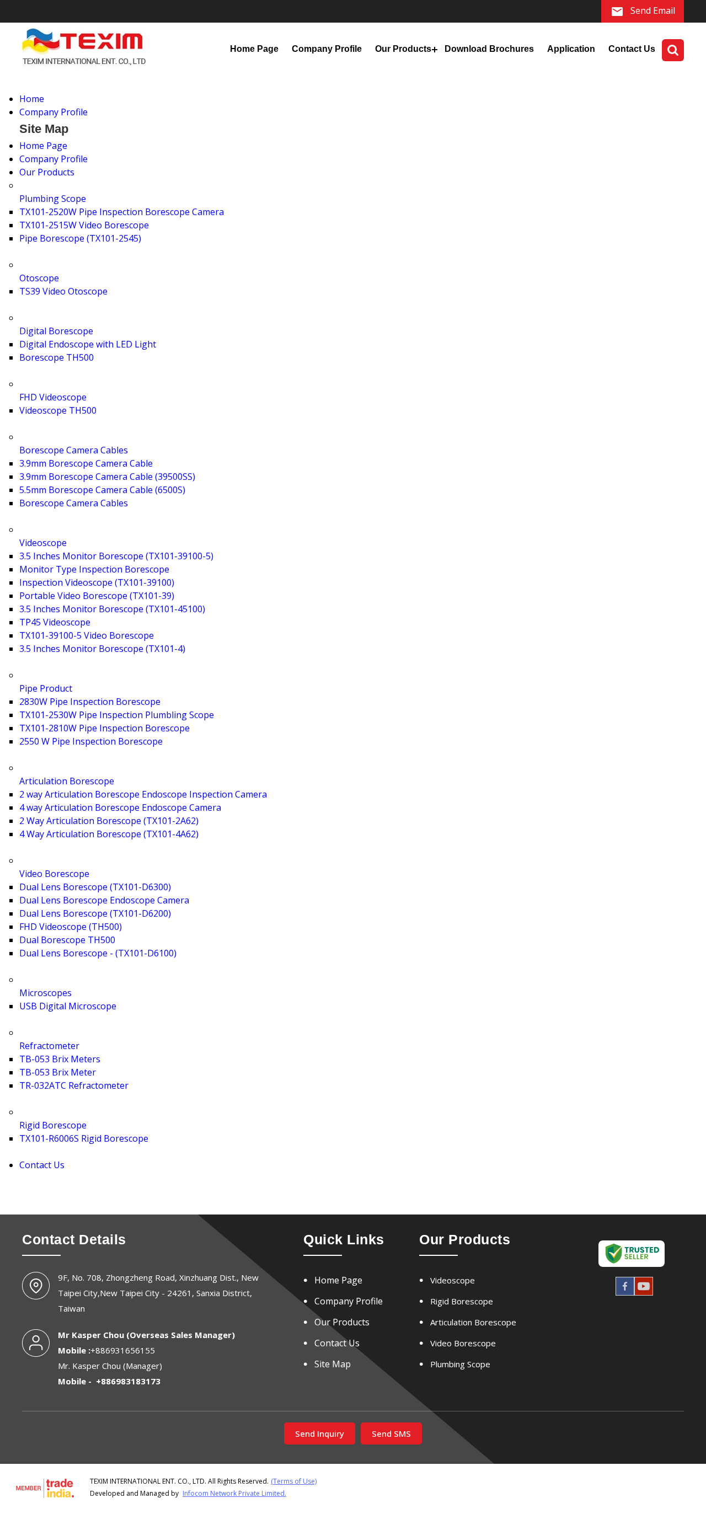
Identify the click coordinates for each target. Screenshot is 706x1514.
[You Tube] (643, 1294)
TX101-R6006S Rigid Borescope (83, 1138)
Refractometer (49, 1046)
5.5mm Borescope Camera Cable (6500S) (102, 490)
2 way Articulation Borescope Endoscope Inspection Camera (143, 794)
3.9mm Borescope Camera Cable (86, 463)
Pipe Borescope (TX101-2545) (80, 238)
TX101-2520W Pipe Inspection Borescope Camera (121, 212)
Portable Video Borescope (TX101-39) (96, 596)
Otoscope (39, 278)
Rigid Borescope (53, 1125)
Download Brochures (489, 49)
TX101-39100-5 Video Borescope (86, 635)
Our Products (403, 49)
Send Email (651, 10)
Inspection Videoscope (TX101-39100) (96, 582)
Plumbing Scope (52, 198)
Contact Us (631, 49)
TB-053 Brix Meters (59, 1059)
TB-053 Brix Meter (57, 1072)
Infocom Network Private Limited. (234, 1493)
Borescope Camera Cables (73, 450)
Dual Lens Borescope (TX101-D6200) (95, 913)
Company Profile (327, 49)
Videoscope (43, 543)
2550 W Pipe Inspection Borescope (91, 741)
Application (571, 49)
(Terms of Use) (294, 1481)
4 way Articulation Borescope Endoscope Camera (120, 807)
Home (31, 99)
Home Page (254, 49)
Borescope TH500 (56, 357)
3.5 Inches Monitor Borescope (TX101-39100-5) (116, 556)
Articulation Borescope (66, 781)
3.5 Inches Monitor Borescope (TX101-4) (102, 649)
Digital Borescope (56, 331)
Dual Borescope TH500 (67, 940)
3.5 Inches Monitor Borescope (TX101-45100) (112, 609)
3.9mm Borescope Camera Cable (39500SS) (107, 476)
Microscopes (45, 993)
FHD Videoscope (53, 397)
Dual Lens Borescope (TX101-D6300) (95, 887)
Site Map (332, 1364)
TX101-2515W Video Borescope (84, 225)
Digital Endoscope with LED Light (87, 344)
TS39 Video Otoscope (63, 291)
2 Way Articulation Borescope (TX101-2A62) (109, 821)
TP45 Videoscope (54, 622)
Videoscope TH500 (58, 410)
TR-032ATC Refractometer (74, 1085)
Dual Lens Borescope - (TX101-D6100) (97, 953)
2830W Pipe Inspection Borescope (90, 702)
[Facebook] (625, 1294)
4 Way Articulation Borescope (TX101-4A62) (109, 834)
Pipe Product (45, 688)
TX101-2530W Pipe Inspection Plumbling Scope (116, 715)
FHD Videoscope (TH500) (70, 927)
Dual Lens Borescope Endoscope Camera (104, 900)
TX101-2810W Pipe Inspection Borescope (104, 728)
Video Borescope (54, 874)
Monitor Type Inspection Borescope (94, 569)
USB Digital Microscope (67, 1006)
